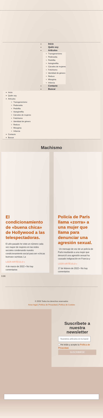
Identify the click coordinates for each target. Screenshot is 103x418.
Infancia (16, 131)
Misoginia (52, 79)
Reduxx (51, 76)
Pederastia (52, 57)
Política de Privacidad (48, 305)
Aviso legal (32, 305)
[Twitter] (98, 4)
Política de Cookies (67, 305)
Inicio (10, 92)
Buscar (52, 89)
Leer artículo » (15, 262)
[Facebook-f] (90, 4)
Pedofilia (51, 60)
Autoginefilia (53, 63)
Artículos (52, 50)
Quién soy (12, 95)
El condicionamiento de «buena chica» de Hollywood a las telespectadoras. (25, 227)
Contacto (12, 134)
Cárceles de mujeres (57, 66)
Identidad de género (56, 73)
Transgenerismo (55, 54)
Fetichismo (52, 70)
